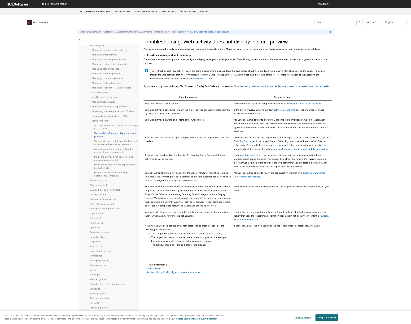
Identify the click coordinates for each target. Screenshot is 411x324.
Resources (322, 4)
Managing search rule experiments (109, 106)
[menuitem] (123, 11)
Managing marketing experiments (109, 59)
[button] (88, 45)
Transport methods (99, 298)
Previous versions (188, 11)
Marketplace (96, 255)
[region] (205, 317)
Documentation (169, 11)
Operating (107, 32)
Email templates (100, 92)
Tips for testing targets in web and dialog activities (302, 149)
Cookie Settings (303, 317)
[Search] (359, 22)
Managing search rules (103, 102)
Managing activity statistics (105, 68)
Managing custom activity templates (110, 64)
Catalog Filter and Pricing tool (105, 190)
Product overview (123, 11)
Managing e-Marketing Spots (106, 83)
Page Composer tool (100, 251)
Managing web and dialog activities (109, 50)
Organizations (97, 213)
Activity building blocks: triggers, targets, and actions (173, 272)
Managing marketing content (106, 73)
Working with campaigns (104, 97)
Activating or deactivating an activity (304, 103)
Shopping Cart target (244, 141)
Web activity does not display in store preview (208, 32)
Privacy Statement (208, 318)
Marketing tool (160, 32)
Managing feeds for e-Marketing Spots (111, 87)
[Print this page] (330, 32)
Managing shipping (99, 260)
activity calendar (250, 155)
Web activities (154, 268)
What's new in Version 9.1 (146, 11)
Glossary (204, 11)
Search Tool (96, 246)
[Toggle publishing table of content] (79, 40)
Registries (95, 241)
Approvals (95, 227)
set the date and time (284, 110)
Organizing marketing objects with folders (113, 111)
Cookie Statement (185, 318)
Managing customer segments (107, 78)
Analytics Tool (97, 223)
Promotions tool (98, 180)
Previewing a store (99, 307)
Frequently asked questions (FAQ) (109, 116)
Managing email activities (105, 54)
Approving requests (99, 232)
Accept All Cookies (326, 317)
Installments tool (98, 194)
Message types (97, 293)
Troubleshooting (177, 32)
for (133, 32)
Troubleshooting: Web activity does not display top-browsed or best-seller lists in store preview (282, 86)
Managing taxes (98, 265)
